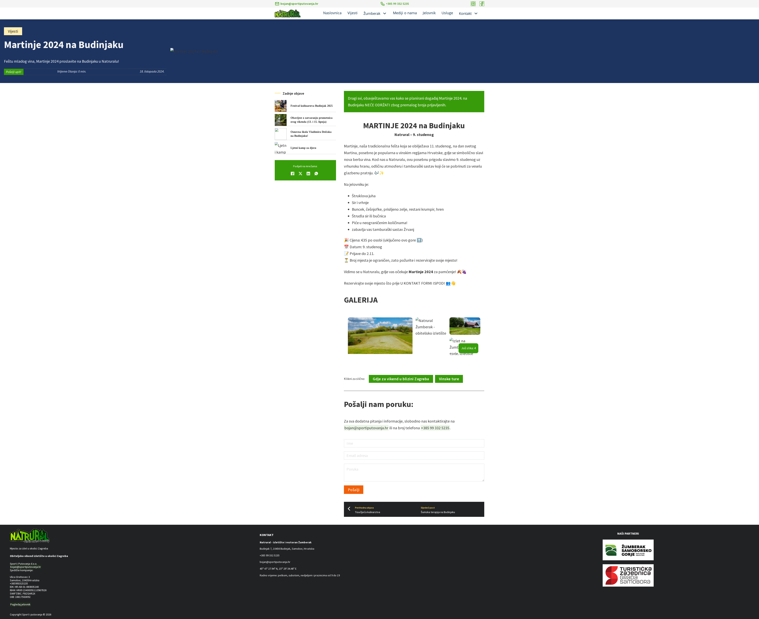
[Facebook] (292, 173)
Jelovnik (429, 13)
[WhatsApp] (316, 173)
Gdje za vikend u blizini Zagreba (401, 378)
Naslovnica (332, 13)
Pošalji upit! (13, 72)
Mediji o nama (405, 13)
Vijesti (352, 13)
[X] (300, 173)
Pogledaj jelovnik (20, 604)
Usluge (447, 13)
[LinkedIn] (308, 173)
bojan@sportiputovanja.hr (299, 4)
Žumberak (371, 13)
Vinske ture (449, 378)
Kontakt (465, 13)
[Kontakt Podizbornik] (476, 13)
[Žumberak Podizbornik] (384, 13)
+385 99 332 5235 (435, 427)
